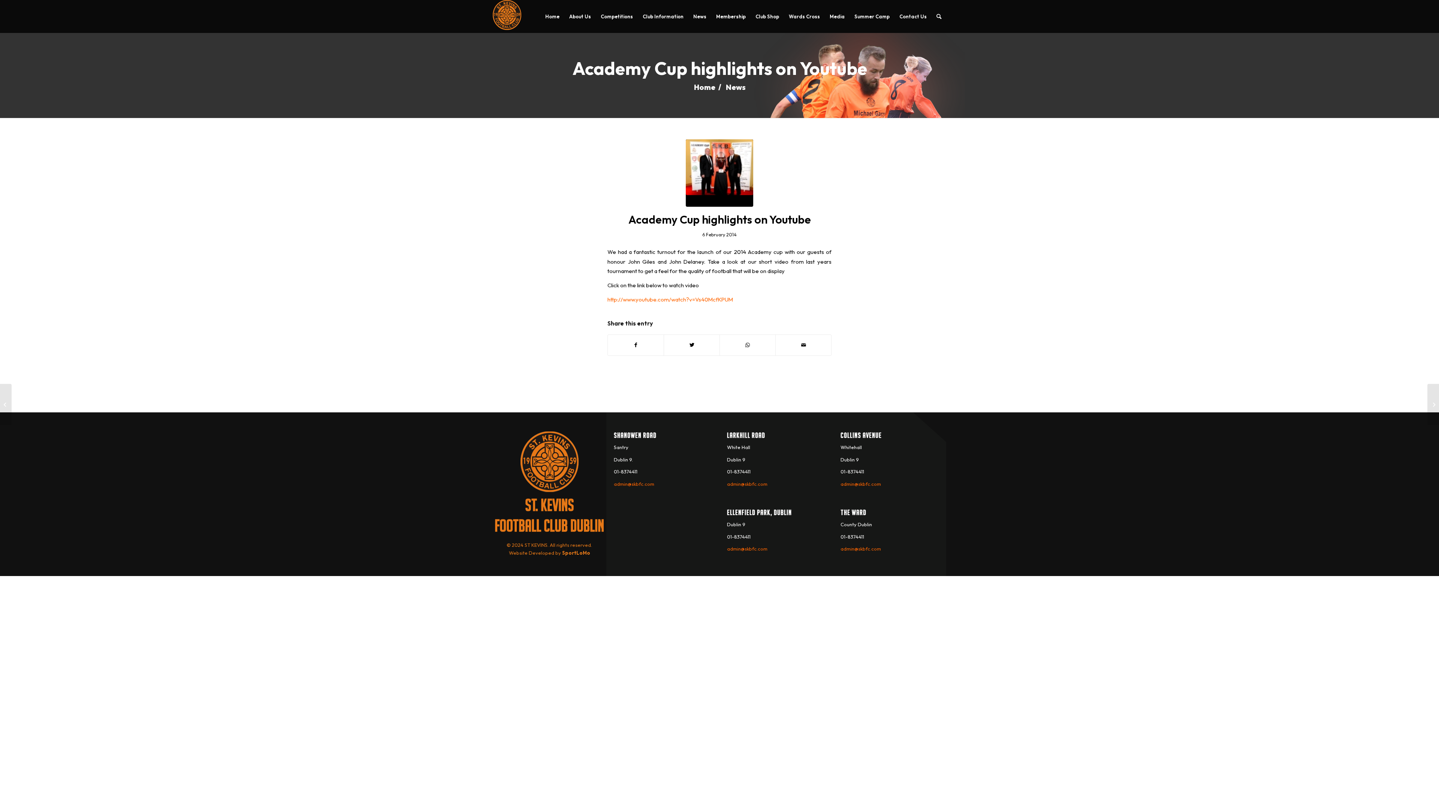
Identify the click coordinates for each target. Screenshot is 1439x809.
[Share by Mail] (803, 345)
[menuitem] (552, 16)
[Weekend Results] (6, 404)
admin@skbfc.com (634, 484)
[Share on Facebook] (636, 345)
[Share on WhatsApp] (747, 345)
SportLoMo (576, 553)
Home (704, 87)
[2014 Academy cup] (719, 173)
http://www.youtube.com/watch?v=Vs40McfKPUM (670, 299)
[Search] (939, 16)
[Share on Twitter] (692, 345)
